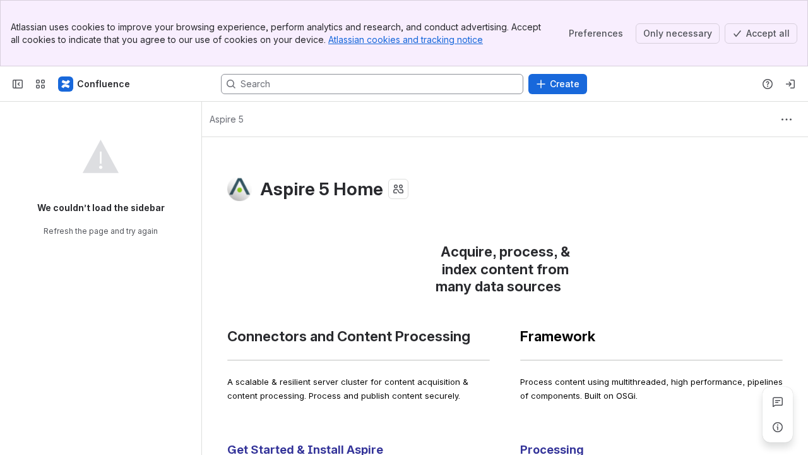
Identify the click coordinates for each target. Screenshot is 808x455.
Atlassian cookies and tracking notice (405, 39)
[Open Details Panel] (778, 427)
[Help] (768, 84)
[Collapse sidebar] (18, 84)
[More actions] (786, 119)
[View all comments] (778, 402)
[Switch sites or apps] (40, 84)
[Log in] (790, 84)
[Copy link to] (565, 288)
